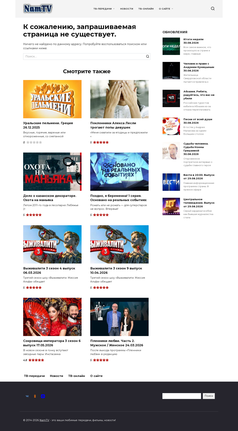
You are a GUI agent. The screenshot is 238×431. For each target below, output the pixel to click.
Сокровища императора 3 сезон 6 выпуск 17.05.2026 (52, 343)
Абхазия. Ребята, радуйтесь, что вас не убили (198, 95)
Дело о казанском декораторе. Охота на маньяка (49, 198)
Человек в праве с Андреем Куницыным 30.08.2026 (198, 67)
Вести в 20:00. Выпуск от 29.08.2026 (198, 177)
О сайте (164, 8)
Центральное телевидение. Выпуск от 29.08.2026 (198, 203)
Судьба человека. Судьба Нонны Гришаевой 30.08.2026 (195, 149)
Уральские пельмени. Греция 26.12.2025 (48, 125)
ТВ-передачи (102, 8)
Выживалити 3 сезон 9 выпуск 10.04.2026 (116, 270)
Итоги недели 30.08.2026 (193, 41)
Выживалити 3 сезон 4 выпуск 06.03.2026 (49, 270)
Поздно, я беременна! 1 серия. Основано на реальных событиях (118, 198)
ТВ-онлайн (146, 8)
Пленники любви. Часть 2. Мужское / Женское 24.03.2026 (116, 343)
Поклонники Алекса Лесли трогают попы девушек (113, 125)
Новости (126, 8)
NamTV (44, 420)
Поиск (209, 395)
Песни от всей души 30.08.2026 (197, 121)
